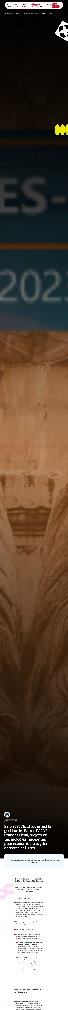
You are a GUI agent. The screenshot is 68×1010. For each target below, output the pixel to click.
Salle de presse (8, 13)
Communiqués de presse (30, 13)
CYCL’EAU (18, 13)
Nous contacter (55, 5)
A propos (48, 4)
